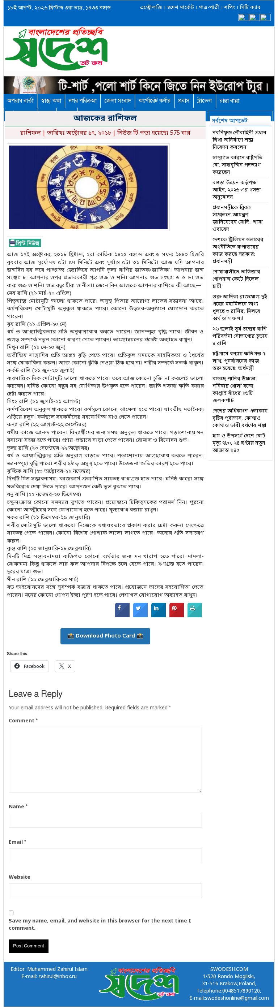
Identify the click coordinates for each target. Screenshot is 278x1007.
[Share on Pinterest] (176, 615)
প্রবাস (184, 100)
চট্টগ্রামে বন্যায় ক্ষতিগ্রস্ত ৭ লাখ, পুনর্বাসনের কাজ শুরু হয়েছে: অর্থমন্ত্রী (238, 361)
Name (18, 807)
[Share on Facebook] (122, 615)
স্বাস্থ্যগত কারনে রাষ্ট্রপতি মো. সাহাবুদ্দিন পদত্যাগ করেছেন (237, 165)
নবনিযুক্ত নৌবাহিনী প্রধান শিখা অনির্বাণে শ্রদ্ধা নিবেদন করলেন (239, 140)
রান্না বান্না (229, 100)
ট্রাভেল (204, 100)
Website (19, 877)
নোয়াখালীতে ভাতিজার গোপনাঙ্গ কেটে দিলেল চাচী (236, 279)
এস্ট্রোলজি (151, 7)
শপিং (229, 7)
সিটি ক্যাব (249, 7)
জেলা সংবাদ (117, 100)
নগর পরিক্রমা (83, 100)
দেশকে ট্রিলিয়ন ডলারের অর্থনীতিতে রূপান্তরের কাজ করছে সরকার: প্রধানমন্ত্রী (238, 251)
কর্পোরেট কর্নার (154, 100)
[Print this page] (195, 615)
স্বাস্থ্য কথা (51, 100)
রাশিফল (30, 133)
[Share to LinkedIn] (158, 615)
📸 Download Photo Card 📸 (105, 636)
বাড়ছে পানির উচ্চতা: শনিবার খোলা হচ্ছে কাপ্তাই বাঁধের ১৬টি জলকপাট (234, 390)
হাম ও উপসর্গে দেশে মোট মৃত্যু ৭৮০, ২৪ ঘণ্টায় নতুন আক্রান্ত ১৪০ (238, 443)
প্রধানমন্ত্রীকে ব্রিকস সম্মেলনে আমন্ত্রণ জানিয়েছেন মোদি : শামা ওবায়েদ (237, 218)
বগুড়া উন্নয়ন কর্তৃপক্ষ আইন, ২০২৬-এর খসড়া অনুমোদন (236, 190)
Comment (23, 721)
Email (17, 842)
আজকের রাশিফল (105, 118)
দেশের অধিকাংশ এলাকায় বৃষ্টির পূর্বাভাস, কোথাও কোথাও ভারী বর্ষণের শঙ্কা (240, 418)
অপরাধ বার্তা (20, 100)
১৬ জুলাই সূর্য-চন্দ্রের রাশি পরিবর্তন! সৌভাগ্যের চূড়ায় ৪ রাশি (240, 336)
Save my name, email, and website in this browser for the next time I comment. (100, 925)
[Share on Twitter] (140, 615)
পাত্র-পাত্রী (208, 7)
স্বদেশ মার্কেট (179, 7)
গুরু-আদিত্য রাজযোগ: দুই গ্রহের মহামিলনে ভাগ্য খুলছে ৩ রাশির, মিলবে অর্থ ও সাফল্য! (239, 308)
